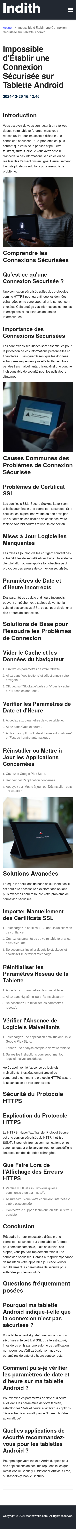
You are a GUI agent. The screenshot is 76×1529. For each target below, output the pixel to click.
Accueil (8, 27)
